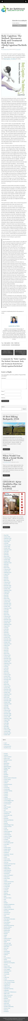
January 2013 (7, 656)
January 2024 (7, 536)
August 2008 (7, 720)
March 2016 (6, 598)
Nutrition (6, 902)
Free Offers (6, 844)
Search (2, 406)
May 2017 (6, 577)
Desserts (6, 808)
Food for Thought (8, 836)
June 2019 (6, 551)
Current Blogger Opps (9, 800)
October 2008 (7, 716)
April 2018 (6, 566)
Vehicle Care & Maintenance (10, 992)
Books (2, 34)
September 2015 (7, 608)
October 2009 (7, 702)
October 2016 (7, 588)
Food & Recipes (7, 834)
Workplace (6, 1011)
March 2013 (6, 653)
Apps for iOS (7, 758)
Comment (3, 378)
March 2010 (6, 697)
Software (6, 954)
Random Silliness (8, 927)
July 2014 (6, 627)
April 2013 (6, 651)
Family (5, 828)
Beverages (6, 764)
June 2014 (6, 629)
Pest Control (6, 914)
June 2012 (6, 668)
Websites (6, 998)
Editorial (6, 816)
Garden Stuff (7, 850)
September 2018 (7, 562)
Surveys (6, 964)
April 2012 (6, 671)
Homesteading (7, 871)
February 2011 (7, 686)
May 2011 (6, 682)
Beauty (5, 761)
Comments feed (7, 746)
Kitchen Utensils (7, 883)
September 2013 (7, 643)
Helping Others (7, 868)
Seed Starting (7, 940)
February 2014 (7, 635)
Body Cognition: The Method (10, 58)
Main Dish (6, 891)
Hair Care (6, 862)
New (5, 899)
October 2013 (7, 642)
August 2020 (7, 541)
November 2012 (7, 660)
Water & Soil (6, 993)
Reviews (19, 34)
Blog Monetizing (7, 766)
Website (3, 397)
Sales (5, 936)
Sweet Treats (7, 966)
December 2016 (7, 585)
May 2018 (6, 564)
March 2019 (6, 556)
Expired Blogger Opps (9, 824)
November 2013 (7, 640)
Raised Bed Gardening (9, 925)
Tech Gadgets (7, 969)
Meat (5, 896)
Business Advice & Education (10, 777)
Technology (6, 972)
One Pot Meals (7, 906)
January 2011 (7, 687)
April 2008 (6, 726)
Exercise (15, 34)
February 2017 (7, 582)
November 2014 (7, 621)
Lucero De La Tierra (5, 49)
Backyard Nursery (8, 760)
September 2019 (7, 549)
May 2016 (6, 595)
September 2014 (7, 624)
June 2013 (6, 648)
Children (6, 782)
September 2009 (7, 703)
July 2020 (6, 543)
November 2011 (7, 679)
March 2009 (6, 708)
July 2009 (6, 705)
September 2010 (7, 694)
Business (6, 776)
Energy (5, 821)
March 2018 (6, 567)
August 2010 (7, 695)
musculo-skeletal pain (15, 345)
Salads (5, 935)
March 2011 (6, 684)
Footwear (6, 839)
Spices (5, 959)
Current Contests (7, 802)
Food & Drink (7, 833)
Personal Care (7, 912)
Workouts (6, 1009)
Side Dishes (6, 946)
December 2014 (7, 619)
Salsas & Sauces (7, 938)
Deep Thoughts (7, 807)
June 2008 (6, 723)
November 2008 (7, 715)
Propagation (6, 923)
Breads (5, 773)
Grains (5, 857)
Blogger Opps (7, 768)
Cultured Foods (7, 798)
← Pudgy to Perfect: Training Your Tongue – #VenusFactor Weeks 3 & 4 (7, 352)
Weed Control (7, 1000)
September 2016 (7, 590)
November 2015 (7, 604)
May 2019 (6, 553)
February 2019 (7, 557)
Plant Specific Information (9, 919)
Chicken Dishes (7, 779)
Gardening (6, 852)
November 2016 (7, 587)
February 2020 (7, 544)
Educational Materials (8, 34)
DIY (5, 810)
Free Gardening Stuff (8, 842)
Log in (5, 742)
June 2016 (6, 593)
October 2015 (7, 606)
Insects (5, 880)
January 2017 (7, 583)
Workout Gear (7, 1008)
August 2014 (7, 626)
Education (6, 818)
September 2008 (7, 718)
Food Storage (7, 837)
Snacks (5, 949)
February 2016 (7, 600)
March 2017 (6, 580)
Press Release (7, 922)
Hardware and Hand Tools (9, 863)
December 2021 (7, 540)
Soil (5, 956)
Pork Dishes (6, 920)
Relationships (5, 453)
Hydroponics (7, 876)
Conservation (7, 789)
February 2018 (7, 569)
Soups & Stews (7, 957)
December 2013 (7, 639)
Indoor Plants (7, 878)
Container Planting (8, 790)
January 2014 (7, 637)
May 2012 (6, 669)
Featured (6, 829)
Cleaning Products (8, 784)
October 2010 (7, 692)
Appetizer (6, 755)
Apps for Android (7, 756)
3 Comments (18, 49)
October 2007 (7, 734)
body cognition (7, 343)
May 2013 (6, 650)
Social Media (11, 453)
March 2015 (6, 614)
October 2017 (7, 570)
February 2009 (7, 710)
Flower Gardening (8, 831)
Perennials (6, 910)
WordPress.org (7, 747)
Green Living (7, 858)
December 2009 (7, 699)
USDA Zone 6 (7, 987)
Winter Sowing (7, 1004)
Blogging (6, 769)
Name (3, 391)
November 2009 (7, 700)
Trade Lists (6, 977)
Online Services (7, 907)
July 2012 (6, 666)
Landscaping (7, 884)
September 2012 (7, 663)
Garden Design (7, 847)
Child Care (6, 781)
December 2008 (7, 713)
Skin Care (6, 948)
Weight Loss (6, 1001)
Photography (7, 917)
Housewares (7, 873)
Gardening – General (8, 854)
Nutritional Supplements (9, 904)
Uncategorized (7, 983)
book (12, 343)
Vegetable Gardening (8, 988)
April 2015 (6, 613)
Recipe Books (7, 928)
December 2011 (7, 677)
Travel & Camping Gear (7, 414)
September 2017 (7, 572)
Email (2, 394)
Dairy (5, 805)
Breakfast (6, 774)
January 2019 (7, 559)
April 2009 (6, 707)
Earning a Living (7, 811)
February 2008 (7, 729)
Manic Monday (7, 894)
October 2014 (7, 622)
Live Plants (6, 888)
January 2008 (7, 731)
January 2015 (7, 617)
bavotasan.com (20, 1019)
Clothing (6, 785)
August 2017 (7, 574)
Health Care (16, 343)
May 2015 (6, 611)
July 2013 (6, 647)
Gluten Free (6, 855)
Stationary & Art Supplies (9, 962)
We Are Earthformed (13, 1018)
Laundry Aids (7, 886)
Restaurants (6, 932)
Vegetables (6, 990)
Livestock (6, 889)
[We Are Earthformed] (14, 8)
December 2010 (7, 689)
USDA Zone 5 (7, 985)
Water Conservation (8, 995)
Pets (5, 915)
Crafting (6, 797)
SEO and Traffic (7, 943)
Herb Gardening (7, 870)
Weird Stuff (6, 1003)
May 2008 (6, 724)
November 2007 (7, 733)
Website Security (7, 996)
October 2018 (7, 561)
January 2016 (7, 601)
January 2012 (7, 676)
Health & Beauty (7, 865)
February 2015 (7, 616)
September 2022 (7, 538)
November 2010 (7, 690)
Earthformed (7, 813)
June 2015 (6, 609)
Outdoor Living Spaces (9, 909)
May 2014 (6, 630)
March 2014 (6, 634)
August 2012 (7, 664)
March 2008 (6, 728)
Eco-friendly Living (8, 815)
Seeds (5, 941)
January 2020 (7, 546)
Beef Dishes (6, 763)
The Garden (6, 974)
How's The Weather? (8, 875)
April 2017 (6, 579)
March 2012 (6, 673)
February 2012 (7, 674)
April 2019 (6, 554)
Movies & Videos (7, 897)
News (5, 901)
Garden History (7, 849)
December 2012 (7, 658)
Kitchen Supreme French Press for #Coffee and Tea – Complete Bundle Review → (20, 352)
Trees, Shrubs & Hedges (9, 982)
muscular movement (6, 345)
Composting (6, 787)
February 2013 (7, 655)
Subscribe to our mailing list (19, 20)
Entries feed (6, 744)
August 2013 (7, 645)
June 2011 (6, 681)
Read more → (6, 449)
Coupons (6, 794)
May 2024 (6, 535)
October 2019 (7, 548)
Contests (6, 792)
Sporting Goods (7, 961)
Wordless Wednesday (9, 1006)
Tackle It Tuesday (8, 967)
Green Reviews (7, 860)
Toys (5, 975)
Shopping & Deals (15, 414)
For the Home (7, 841)
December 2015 (7, 603)
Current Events (7, 803)
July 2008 (6, 721)
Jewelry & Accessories (9, 881)
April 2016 (6, 596)
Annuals (6, 753)
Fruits (5, 845)
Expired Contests (7, 826)
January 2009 (7, 711)
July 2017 (6, 575)
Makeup (6, 893)
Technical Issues (7, 970)
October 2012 (7, 661)
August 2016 (7, 591)
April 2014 (6, 632)
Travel (5, 979)
